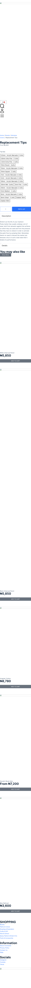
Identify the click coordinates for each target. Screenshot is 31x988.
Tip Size (2, 152)
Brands (7, 135)
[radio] (12, 155)
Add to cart (21, 209)
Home (2, 135)
